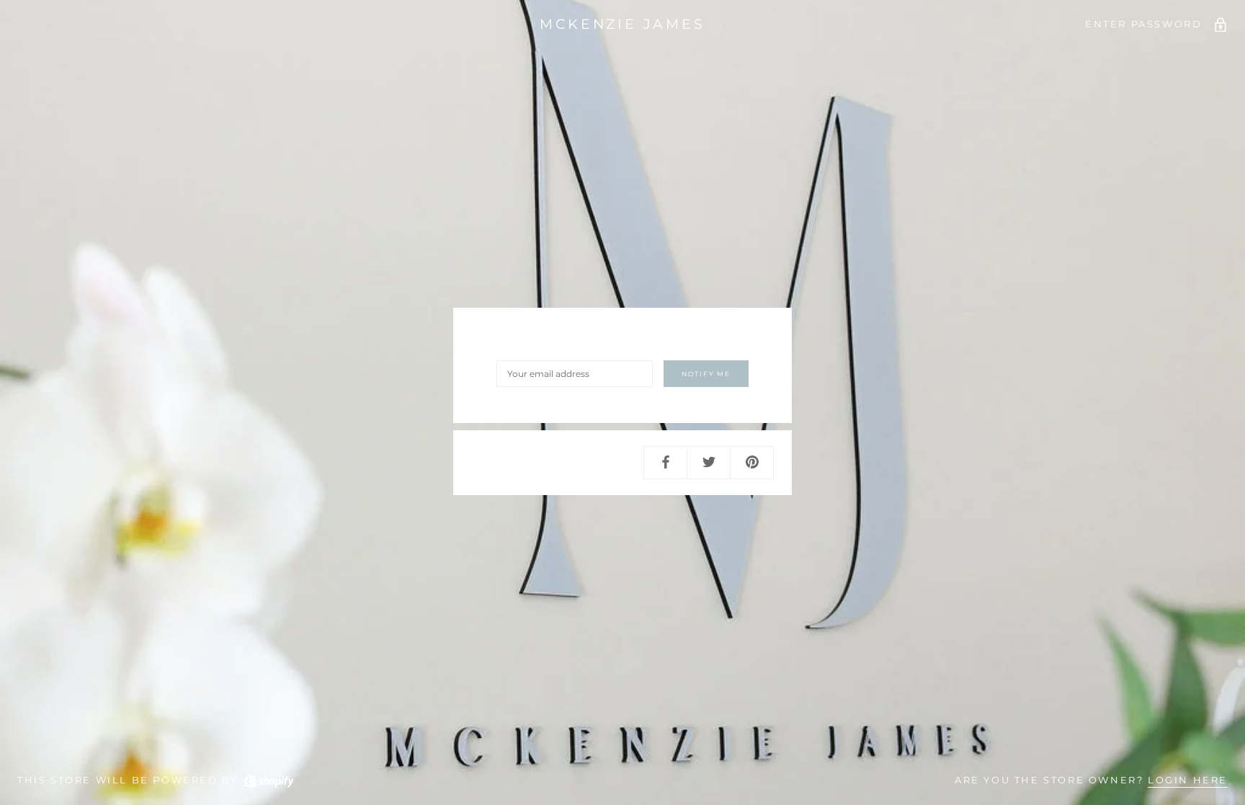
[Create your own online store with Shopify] (268, 780)
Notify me (706, 374)
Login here (1188, 780)
